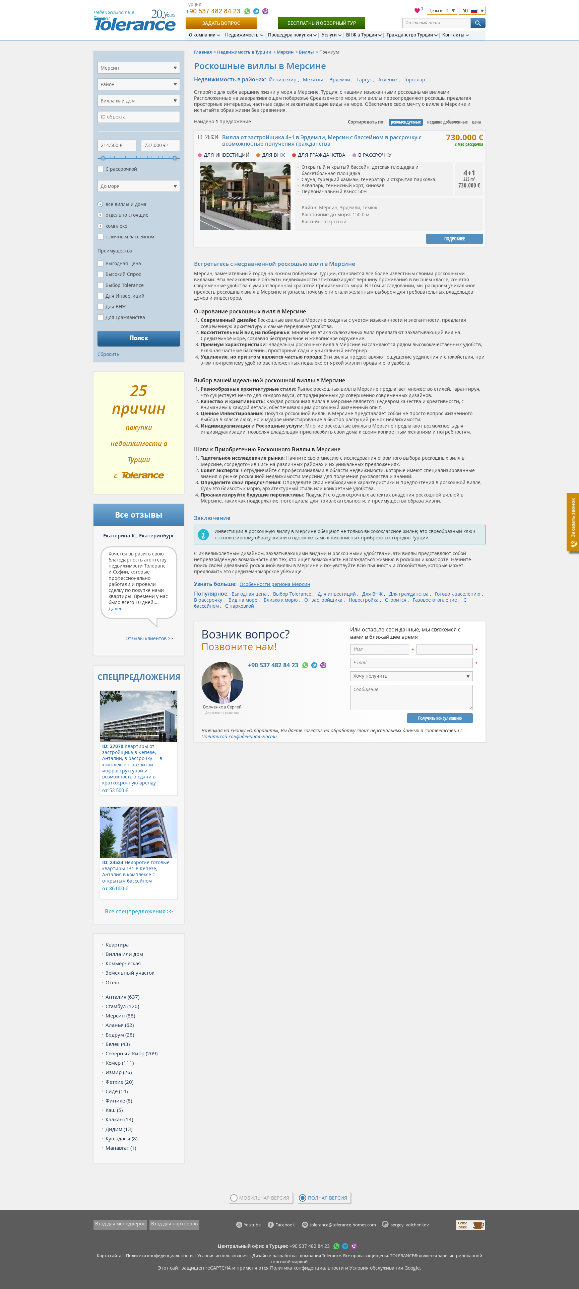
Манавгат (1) (121, 1147)
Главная (203, 52)
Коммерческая (123, 963)
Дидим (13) (119, 1129)
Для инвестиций (337, 594)
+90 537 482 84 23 (214, 10)
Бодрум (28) (120, 1034)
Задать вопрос (221, 23)
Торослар (414, 79)
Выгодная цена (249, 594)
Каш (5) (114, 1110)
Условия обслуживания (376, 1268)
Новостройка (364, 600)
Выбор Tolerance (292, 594)
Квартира (117, 944)
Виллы (306, 52)
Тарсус (364, 79)
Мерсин (285, 52)
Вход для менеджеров (120, 1223)
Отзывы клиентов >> (149, 638)
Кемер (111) (120, 1062)
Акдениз (387, 79)
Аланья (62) (120, 1024)
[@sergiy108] (256, 11)
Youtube (252, 1225)
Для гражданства (409, 594)
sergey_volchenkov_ (411, 1225)
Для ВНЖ (372, 594)
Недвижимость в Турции (244, 52)
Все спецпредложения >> (139, 911)
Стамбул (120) (122, 1006)
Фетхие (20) (119, 1081)
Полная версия (327, 1198)
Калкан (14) (119, 1119)
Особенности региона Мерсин (275, 584)
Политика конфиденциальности (159, 1256)
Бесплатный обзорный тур (321, 23)
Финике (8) (119, 1100)
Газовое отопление (435, 600)
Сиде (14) (117, 1091)
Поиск (138, 337)
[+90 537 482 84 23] (247, 11)
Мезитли (313, 79)
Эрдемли (340, 79)
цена (476, 122)
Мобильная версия (264, 1198)
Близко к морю (281, 600)
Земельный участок (130, 972)
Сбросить (108, 354)
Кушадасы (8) (121, 1138)
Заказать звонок (573, 517)
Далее (116, 608)
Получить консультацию (440, 718)
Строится (395, 600)
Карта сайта (109, 1256)
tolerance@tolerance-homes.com (343, 1225)
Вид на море (243, 600)
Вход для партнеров (174, 1223)
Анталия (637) (122, 996)
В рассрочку (208, 600)
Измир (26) (119, 1072)
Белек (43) (118, 1044)
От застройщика (323, 600)
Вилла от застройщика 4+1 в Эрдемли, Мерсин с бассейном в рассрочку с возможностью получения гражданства (322, 140)
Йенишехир (283, 79)
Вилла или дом (124, 954)
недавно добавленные (447, 122)
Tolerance (331, 1256)
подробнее (454, 239)
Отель (113, 982)
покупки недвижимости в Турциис (139, 435)
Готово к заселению (457, 594)
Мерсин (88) (120, 1015)
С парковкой (239, 606)
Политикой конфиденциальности (239, 736)
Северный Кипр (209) (131, 1053)
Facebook (285, 1225)
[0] (417, 11)
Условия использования (222, 1256)
